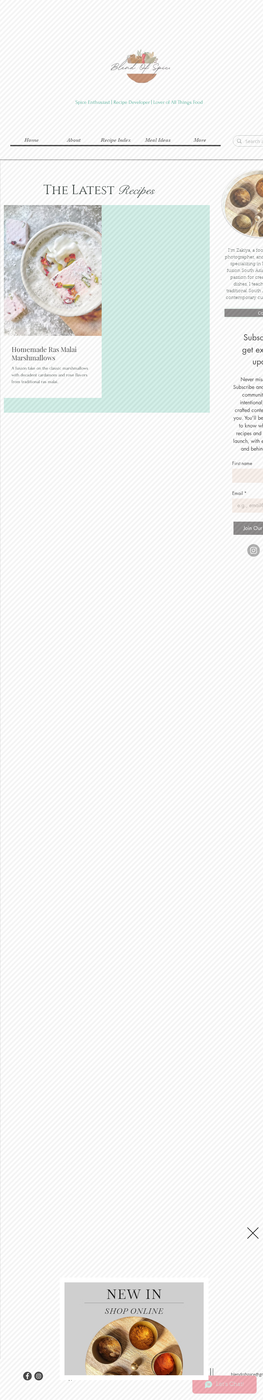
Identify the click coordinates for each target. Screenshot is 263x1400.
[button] (253, 1233)
